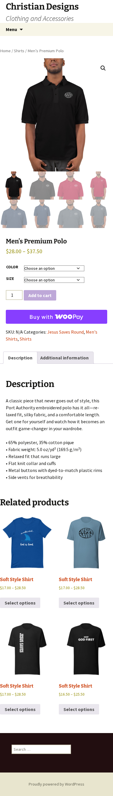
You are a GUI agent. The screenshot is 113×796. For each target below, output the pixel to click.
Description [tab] (20, 358)
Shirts (19, 50)
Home (5, 50)
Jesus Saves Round (65, 332)
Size (10, 278)
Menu (11, 29)
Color (12, 266)
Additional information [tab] (64, 358)
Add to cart (40, 295)
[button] (103, 68)
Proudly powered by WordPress (56, 784)
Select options (20, 603)
